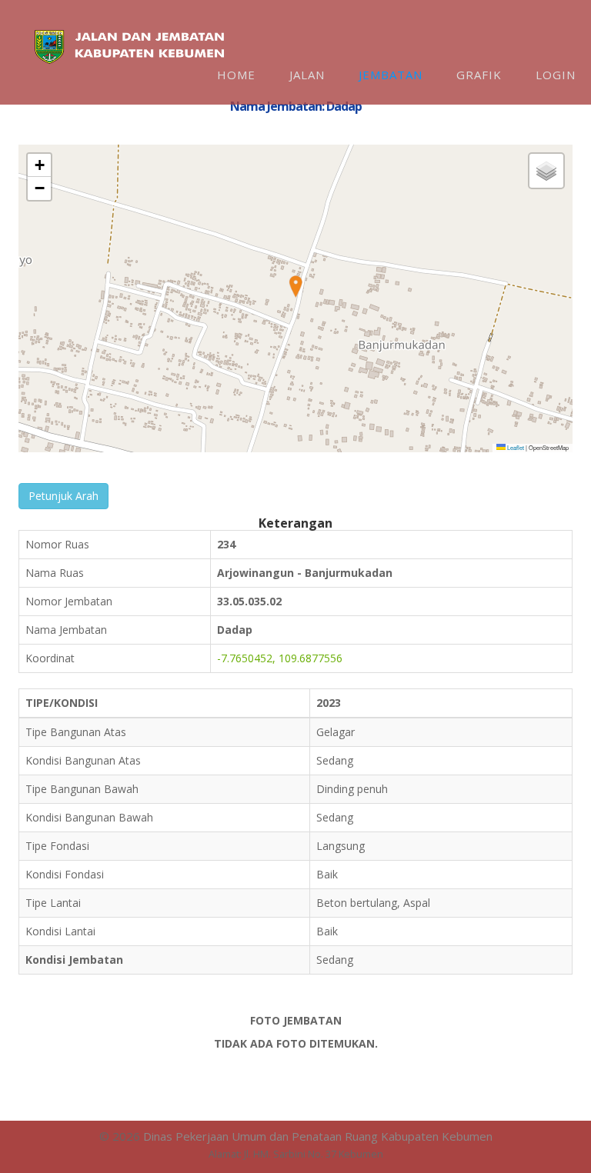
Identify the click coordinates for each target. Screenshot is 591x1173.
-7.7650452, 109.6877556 (279, 658)
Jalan (307, 74)
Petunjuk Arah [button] (63, 495)
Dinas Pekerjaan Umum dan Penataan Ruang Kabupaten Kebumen (317, 1136)
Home (236, 74)
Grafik (479, 74)
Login (556, 74)
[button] (295, 286)
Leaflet (515, 447)
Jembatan (390, 74)
